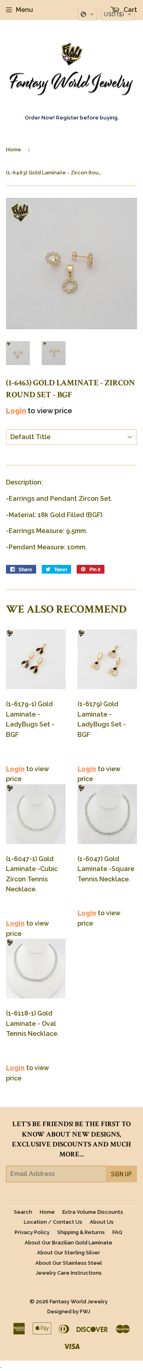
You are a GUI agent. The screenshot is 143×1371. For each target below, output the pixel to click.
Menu (24, 10)
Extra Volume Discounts (92, 1212)
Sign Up (121, 1174)
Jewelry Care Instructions (69, 1273)
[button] (87, 14)
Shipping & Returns (81, 1232)
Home (13, 149)
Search (23, 1212)
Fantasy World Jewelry (79, 1302)
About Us (102, 1222)
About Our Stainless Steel (68, 1263)
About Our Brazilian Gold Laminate (68, 1243)
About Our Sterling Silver (68, 1253)
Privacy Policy (32, 1232)
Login (16, 410)
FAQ (117, 1232)
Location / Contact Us (53, 1222)
